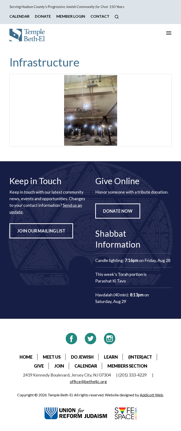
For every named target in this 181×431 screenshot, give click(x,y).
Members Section (127, 366)
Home (26, 357)
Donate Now (117, 211)
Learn (111, 357)
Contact (99, 16)
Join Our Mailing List (41, 230)
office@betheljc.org (88, 381)
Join (59, 366)
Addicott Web (151, 395)
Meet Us (52, 357)
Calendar (19, 16)
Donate (43, 16)
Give (39, 366)
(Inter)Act (140, 357)
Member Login (70, 16)
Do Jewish (82, 357)
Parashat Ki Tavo (110, 280)
